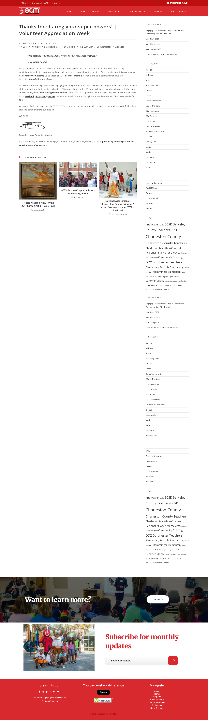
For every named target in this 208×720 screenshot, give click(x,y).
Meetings (149, 272)
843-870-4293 (56, 3)
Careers (149, 90)
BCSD (168, 224)
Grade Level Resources (155, 131)
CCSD (174, 230)
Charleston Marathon (158, 248)
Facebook (29, 96)
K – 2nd (149, 136)
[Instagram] (44, 692)
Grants (186, 268)
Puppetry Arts (151, 162)
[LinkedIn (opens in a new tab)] (176, 3)
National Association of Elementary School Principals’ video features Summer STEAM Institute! (118, 205)
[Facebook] (41, 692)
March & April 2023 (153, 49)
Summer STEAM (155, 280)
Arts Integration (152, 85)
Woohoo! (119, 46)
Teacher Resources (157, 702)
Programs (150, 157)
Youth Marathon (171, 286)
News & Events (156, 708)
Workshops (157, 285)
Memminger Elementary (167, 271)
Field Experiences (153, 126)
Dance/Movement (153, 100)
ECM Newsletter (52, 46)
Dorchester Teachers (167, 262)
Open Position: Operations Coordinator (162, 54)
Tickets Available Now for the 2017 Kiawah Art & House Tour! (38, 204)
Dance (148, 95)
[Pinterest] (52, 692)
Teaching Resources (154, 183)
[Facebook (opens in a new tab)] (168, 3)
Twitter (51, 96)
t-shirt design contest (173, 281)
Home (157, 694)
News (158, 276)
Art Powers (28, 43)
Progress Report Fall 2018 (171, 277)
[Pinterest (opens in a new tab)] (171, 3)
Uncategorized (104, 46)
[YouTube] (59, 692)
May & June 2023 (152, 44)
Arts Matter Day (155, 224)
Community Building (170, 257)
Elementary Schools (157, 267)
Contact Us (158, 599)
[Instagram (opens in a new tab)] (173, 3)
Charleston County (163, 236)
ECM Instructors (157, 699)
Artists (148, 80)
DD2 (149, 262)
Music (148, 147)
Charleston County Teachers (166, 243)
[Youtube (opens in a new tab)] (180, 3)
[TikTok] (48, 692)
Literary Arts (151, 141)
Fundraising (177, 267)
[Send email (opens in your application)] (183, 3)
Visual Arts (150, 203)
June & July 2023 (152, 39)
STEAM (148, 167)
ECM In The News (32, 46)
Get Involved (157, 705)
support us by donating (111, 141)
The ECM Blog (86, 46)
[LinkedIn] (55, 692)
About (157, 691)
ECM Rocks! (70, 46)
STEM (148, 177)
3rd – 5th (149, 70)
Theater (149, 193)
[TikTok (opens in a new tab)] (186, 3)
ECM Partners (151, 116)
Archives (149, 75)
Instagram (41, 96)
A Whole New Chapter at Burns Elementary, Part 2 (78, 192)
